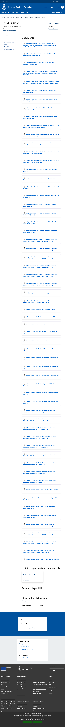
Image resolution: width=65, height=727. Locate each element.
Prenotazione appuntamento (23, 701)
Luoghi (50, 691)
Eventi (50, 693)
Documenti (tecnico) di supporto (32, 17)
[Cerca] (62, 7)
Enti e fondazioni (4, 687)
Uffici (2, 684)
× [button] (63, 713)
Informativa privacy (37, 704)
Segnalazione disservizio (22, 704)
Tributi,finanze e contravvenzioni (40, 684)
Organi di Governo (5, 680)
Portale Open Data (37, 693)
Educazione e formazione (38, 680)
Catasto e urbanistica (21, 691)
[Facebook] (48, 7)
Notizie (50, 680)
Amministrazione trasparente (39, 701)
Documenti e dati (19, 17)
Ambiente (35, 686)
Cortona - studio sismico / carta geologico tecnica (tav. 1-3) (40, 309)
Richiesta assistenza (21, 708)
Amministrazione (10, 17)
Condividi (51, 23)
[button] (32, 724)
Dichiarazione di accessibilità (39, 708)
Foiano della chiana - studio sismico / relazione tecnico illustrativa (42, 559)
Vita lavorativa (20, 684)
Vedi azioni (57, 23)
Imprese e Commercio (21, 687)
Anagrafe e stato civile (21, 680)
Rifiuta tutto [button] (38, 721)
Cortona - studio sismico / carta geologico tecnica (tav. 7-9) (40, 324)
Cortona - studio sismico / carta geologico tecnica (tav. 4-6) (40, 317)
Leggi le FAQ (19, 706)
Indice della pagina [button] (8, 35)
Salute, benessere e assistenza (39, 689)
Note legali (35, 706)
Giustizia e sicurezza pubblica (39, 682)
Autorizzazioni (36, 691)
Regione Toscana (4, 1)
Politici (2, 689)
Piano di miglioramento (38, 711)
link (44, 719)
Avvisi (50, 684)
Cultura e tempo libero (21, 682)
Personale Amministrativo (6, 691)
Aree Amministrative (5, 682)
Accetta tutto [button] (27, 722)
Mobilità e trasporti (21, 695)
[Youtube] (51, 7)
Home (3, 17)
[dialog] (32, 719)
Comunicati (51, 682)
